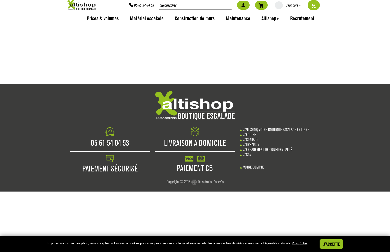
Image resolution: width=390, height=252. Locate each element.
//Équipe (249, 134)
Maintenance (238, 18)
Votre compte (253, 167)
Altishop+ (270, 18)
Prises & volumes (103, 18)
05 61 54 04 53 (143, 5)
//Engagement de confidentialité (267, 149)
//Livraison (251, 144)
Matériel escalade (147, 18)
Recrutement (302, 18)
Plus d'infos (299, 243)
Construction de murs (195, 18)
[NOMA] (194, 180)
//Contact (250, 139)
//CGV (247, 154)
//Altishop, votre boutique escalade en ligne (276, 129)
